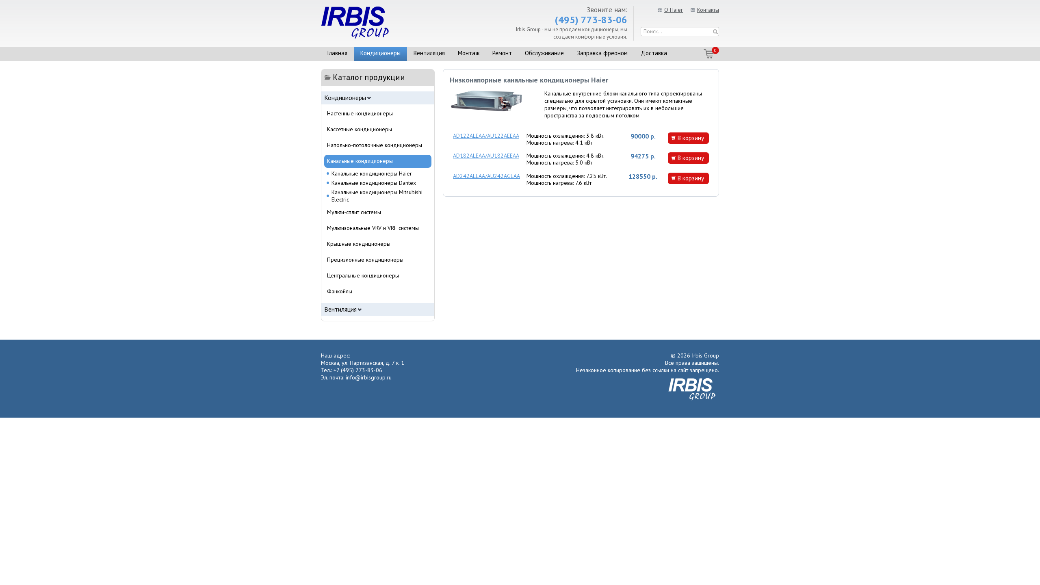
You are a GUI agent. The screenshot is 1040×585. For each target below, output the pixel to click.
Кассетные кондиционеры (359, 129)
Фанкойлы (339, 291)
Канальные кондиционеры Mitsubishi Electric (377, 195)
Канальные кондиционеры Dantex (374, 182)
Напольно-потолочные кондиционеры (374, 145)
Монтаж (468, 53)
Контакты (708, 9)
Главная (337, 53)
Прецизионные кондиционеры (365, 259)
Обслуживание (544, 53)
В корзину (690, 138)
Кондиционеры (380, 53)
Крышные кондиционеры (358, 243)
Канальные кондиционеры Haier (372, 173)
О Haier (673, 9)
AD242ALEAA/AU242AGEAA (486, 176)
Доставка (654, 53)
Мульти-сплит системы (354, 212)
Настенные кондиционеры (360, 113)
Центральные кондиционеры (363, 275)
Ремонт (502, 53)
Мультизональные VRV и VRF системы (373, 228)
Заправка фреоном (602, 53)
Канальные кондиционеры (360, 161)
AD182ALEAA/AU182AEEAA (486, 155)
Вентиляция (429, 53)
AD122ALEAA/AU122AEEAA (486, 135)
